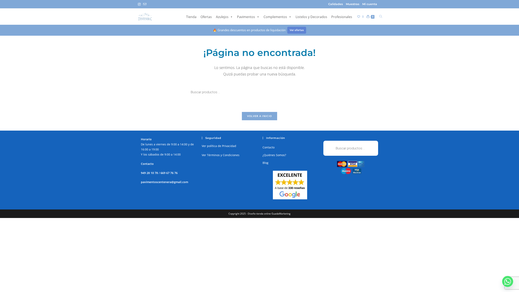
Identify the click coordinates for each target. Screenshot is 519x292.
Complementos (275, 17)
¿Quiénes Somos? (274, 155)
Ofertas (206, 17)
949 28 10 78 (149, 173)
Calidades (335, 4)
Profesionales (341, 17)
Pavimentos (246, 17)
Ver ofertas (297, 30)
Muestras (352, 4)
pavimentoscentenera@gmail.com (164, 182)
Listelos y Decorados (311, 17)
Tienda (191, 17)
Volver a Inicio (259, 116)
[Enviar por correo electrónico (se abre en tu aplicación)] (145, 4)
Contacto (269, 147)
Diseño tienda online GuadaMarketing (269, 213)
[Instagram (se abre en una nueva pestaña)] (140, 4)
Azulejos (222, 17)
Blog (265, 163)
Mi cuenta (369, 4)
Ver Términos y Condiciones (220, 155)
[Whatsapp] (507, 281)
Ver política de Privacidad (219, 146)
